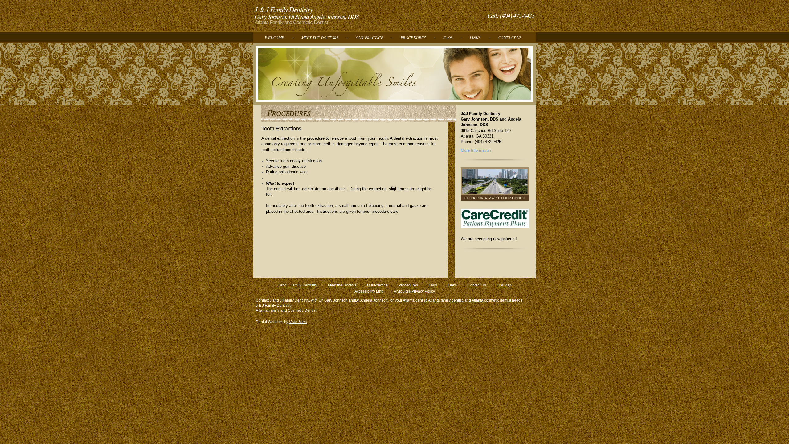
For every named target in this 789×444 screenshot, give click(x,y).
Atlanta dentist (415, 300)
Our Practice (377, 285)
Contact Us (477, 285)
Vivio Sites (298, 322)
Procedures (408, 285)
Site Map (504, 285)
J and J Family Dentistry (297, 285)
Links (452, 285)
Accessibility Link (368, 291)
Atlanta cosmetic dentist (491, 300)
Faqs (433, 285)
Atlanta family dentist (445, 300)
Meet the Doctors (342, 285)
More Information (476, 150)
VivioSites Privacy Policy (414, 291)
